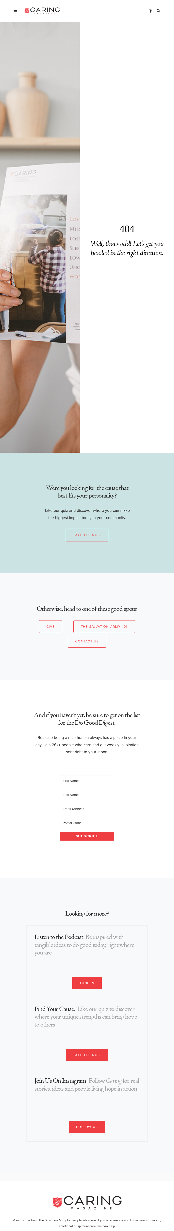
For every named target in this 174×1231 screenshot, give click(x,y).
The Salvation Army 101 (104, 626)
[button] (15, 10)
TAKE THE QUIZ (87, 1055)
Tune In (87, 983)
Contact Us (87, 641)
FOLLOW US (87, 1126)
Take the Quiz (87, 535)
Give (50, 626)
